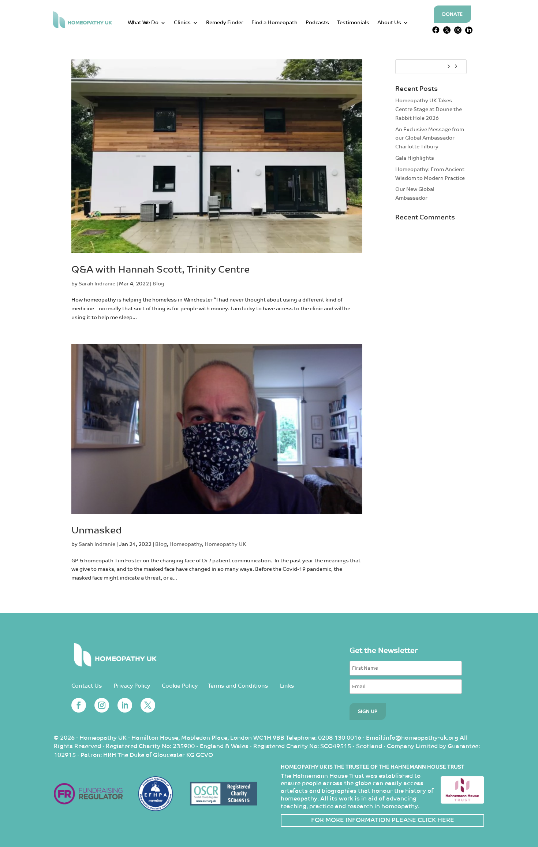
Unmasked (96, 530)
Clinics (182, 23)
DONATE (452, 14)
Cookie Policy (180, 686)
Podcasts (317, 23)
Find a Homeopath (274, 23)
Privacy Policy (132, 686)
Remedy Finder (224, 23)
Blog (158, 284)
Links (287, 686)
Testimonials (353, 23)
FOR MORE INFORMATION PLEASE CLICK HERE (382, 820)
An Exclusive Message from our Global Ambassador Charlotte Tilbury (429, 138)
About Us (389, 23)
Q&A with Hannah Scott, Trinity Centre (160, 269)
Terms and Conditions (238, 686)
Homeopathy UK (225, 544)
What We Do (143, 23)
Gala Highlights (414, 158)
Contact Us (86, 686)
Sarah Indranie (97, 284)
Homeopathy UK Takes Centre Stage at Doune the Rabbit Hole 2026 (428, 109)
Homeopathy (185, 544)
